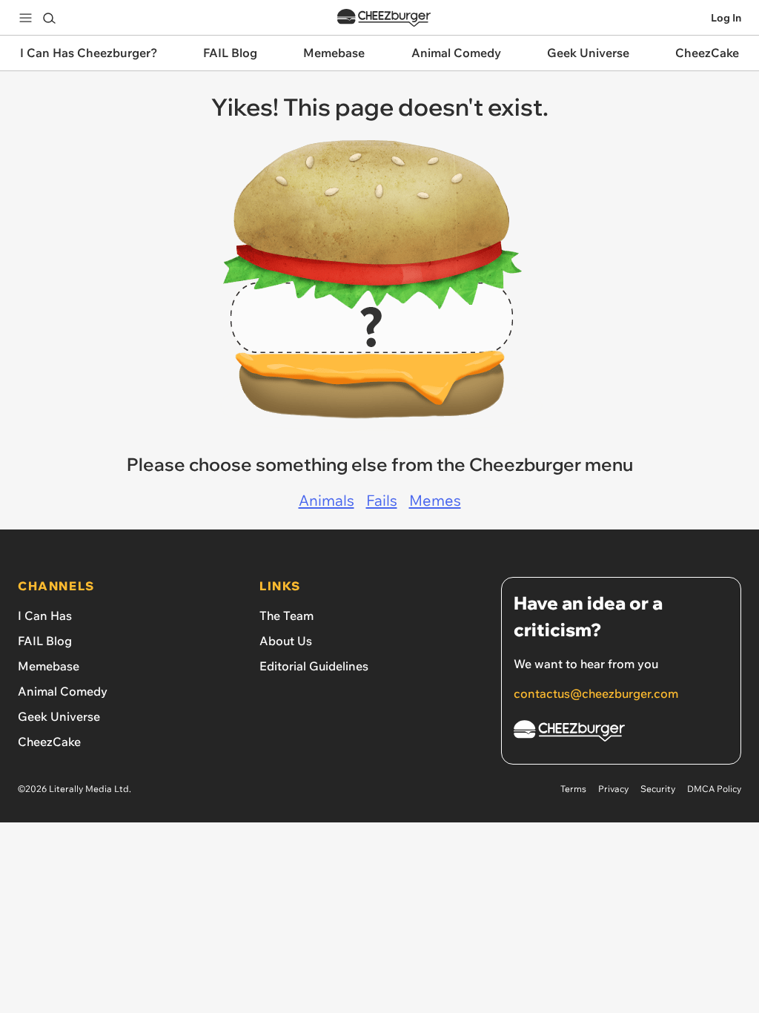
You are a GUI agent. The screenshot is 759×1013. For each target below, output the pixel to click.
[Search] (49, 17)
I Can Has (45, 615)
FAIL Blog (45, 640)
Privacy (613, 788)
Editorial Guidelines (313, 666)
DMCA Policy (714, 788)
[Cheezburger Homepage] (384, 18)
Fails (381, 500)
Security (657, 788)
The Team (286, 615)
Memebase (48, 666)
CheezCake (49, 741)
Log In (726, 17)
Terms (573, 788)
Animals (326, 500)
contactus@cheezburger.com (596, 693)
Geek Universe (59, 716)
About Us (285, 640)
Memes (435, 500)
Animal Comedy (62, 691)
